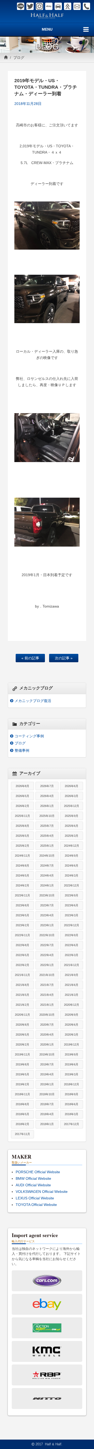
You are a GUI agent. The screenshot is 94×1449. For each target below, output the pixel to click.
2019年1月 (47, 1084)
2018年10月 (47, 1094)
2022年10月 (47, 935)
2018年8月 (22, 1104)
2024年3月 (71, 875)
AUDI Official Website (33, 1185)
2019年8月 (22, 1064)
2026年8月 (22, 786)
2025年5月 (22, 835)
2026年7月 (47, 786)
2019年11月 (22, 1054)
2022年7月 (47, 945)
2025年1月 (47, 845)
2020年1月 (47, 1044)
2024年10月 (47, 855)
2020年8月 (22, 1024)
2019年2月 (22, 1084)
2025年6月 (71, 825)
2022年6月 (71, 945)
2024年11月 (22, 855)
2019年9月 (71, 1054)
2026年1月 (47, 805)
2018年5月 (22, 1114)
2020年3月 (71, 1034)
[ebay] (48, 6)
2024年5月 (22, 875)
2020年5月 (22, 1034)
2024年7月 (47, 865)
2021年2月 (22, 1004)
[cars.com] (58, 6)
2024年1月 (47, 885)
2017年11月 (22, 1134)
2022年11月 (22, 935)
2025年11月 (22, 815)
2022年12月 (71, 925)
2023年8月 (22, 905)
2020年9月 (71, 1014)
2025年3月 (71, 835)
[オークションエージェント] (67, 6)
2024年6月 (71, 865)
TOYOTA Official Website (36, 1205)
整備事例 (22, 750)
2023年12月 (71, 885)
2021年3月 (71, 994)
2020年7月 (47, 1024)
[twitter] (30, 6)
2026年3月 (71, 795)
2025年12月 (71, 805)
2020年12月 (71, 1004)
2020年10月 (47, 1014)
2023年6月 (71, 905)
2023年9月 (71, 895)
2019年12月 (71, 1044)
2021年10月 (47, 974)
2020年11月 (22, 1014)
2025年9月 (71, 815)
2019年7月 (47, 1064)
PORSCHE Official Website (38, 1172)
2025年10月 (47, 815)
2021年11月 (22, 974)
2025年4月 (47, 835)
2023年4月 (47, 915)
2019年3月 (71, 1074)
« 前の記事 (30, 658)
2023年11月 (22, 895)
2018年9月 (71, 1094)
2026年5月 (22, 795)
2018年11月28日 (28, 104)
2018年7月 (47, 1104)
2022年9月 (71, 935)
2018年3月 (71, 1114)
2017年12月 (71, 1124)
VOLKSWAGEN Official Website (42, 1191)
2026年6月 (71, 786)
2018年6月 (71, 1104)
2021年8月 (22, 984)
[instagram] (39, 6)
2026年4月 (47, 795)
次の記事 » (64, 658)
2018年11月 (22, 1094)
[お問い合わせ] (77, 6)
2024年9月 (71, 855)
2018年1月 (47, 1124)
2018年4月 (47, 1114)
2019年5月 (22, 1074)
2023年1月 (47, 925)
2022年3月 (71, 955)
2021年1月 (47, 1004)
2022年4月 (47, 955)
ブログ (18, 57)
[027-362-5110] (86, 6)
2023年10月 (47, 895)
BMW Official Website (33, 1178)
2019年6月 (71, 1064)
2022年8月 (22, 945)
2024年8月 (22, 865)
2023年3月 (71, 915)
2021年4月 (47, 994)
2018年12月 (71, 1084)
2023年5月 (22, 915)
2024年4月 (47, 875)
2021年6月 (71, 984)
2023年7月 (47, 905)
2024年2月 (22, 885)
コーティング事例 (29, 736)
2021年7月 (47, 984)
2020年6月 (71, 1024)
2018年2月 (22, 1124)
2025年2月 (22, 845)
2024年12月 (71, 845)
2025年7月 (47, 825)
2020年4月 (47, 1034)
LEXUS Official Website (35, 1198)
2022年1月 (47, 965)
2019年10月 (47, 1054)
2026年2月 (22, 805)
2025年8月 (22, 825)
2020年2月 (22, 1044)
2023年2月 (22, 925)
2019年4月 (47, 1074)
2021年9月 (71, 974)
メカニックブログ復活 (33, 701)
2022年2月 (22, 965)
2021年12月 (71, 965)
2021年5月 (22, 994)
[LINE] (20, 6)
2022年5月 (22, 955)
